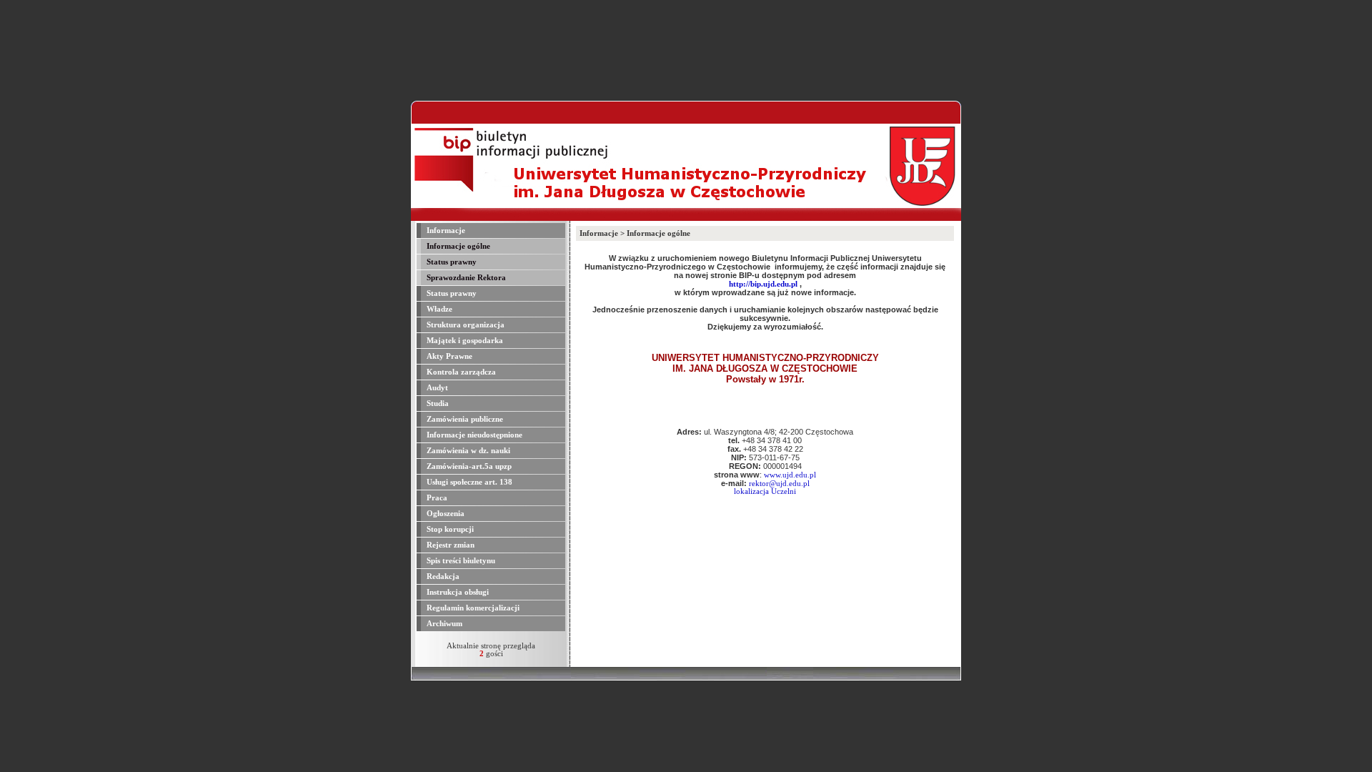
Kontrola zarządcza (460, 372)
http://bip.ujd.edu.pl (763, 284)
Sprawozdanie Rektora (465, 278)
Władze (438, 309)
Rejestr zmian (449, 545)
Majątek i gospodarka (463, 341)
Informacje (444, 230)
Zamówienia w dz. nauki (467, 451)
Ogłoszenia (444, 514)
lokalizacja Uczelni (765, 491)
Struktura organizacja (464, 325)
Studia (436, 403)
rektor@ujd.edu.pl (779, 484)
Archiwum (443, 624)
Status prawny (450, 262)
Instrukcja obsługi (456, 592)
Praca (435, 498)
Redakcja (441, 576)
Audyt (436, 388)
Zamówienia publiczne (463, 419)
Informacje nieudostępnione (473, 435)
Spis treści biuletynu (459, 561)
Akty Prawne (448, 356)
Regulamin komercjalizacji (472, 608)
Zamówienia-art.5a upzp (468, 466)
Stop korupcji (449, 529)
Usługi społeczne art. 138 (468, 482)
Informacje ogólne (457, 246)
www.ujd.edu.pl (790, 475)
